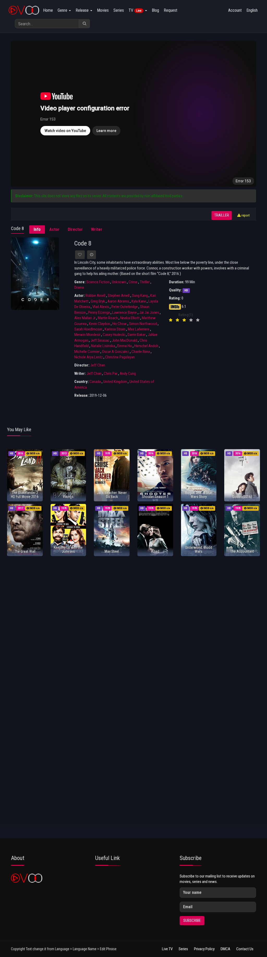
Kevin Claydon (99, 323)
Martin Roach (108, 318)
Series (118, 10)
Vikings (68, 497)
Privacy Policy (204, 949)
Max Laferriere (138, 329)
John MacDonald (124, 340)
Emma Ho (124, 346)
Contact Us (244, 949)
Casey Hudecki (114, 334)
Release (83, 10)
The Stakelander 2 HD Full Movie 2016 (25, 495)
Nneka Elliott (129, 318)
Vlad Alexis (100, 306)
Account (235, 10)
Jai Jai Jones (149, 312)
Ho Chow (119, 323)
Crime (133, 282)
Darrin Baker (136, 334)
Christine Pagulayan (120, 357)
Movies (103, 10)
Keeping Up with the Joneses (68, 549)
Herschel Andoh (146, 346)
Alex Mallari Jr (84, 318)
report (245, 215)
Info (37, 229)
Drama (79, 287)
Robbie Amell (95, 295)
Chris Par (110, 373)
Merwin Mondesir (87, 334)
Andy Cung (128, 373)
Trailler (221, 215)
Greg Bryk (98, 301)
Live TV (167, 949)
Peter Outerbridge (124, 306)
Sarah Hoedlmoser (88, 329)
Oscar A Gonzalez (115, 351)
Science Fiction (98, 282)
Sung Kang (140, 295)
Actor (54, 229)
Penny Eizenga (99, 312)
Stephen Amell (119, 295)
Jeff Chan (97, 365)
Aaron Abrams (118, 301)
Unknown (119, 282)
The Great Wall (24, 551)
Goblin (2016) (242, 497)
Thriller (145, 282)
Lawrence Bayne (124, 312)
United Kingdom (115, 381)
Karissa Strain (115, 329)
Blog (155, 10)
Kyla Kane (138, 301)
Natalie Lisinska (103, 346)
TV (135, 10)
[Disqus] (133, 629)
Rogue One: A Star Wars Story (198, 495)
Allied (155, 551)
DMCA (225, 949)
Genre (63, 10)
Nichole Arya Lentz (88, 357)
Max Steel (112, 551)
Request (170, 10)
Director (75, 229)
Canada (95, 381)
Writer (96, 229)
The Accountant (242, 551)
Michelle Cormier (87, 351)
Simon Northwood (143, 323)
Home (48, 10)
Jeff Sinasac (100, 340)
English (252, 10)
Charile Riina (140, 351)
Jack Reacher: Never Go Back (112, 495)
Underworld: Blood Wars (198, 549)
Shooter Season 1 (155, 497)
